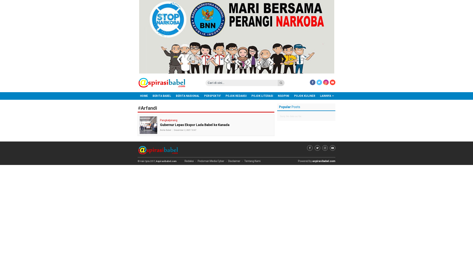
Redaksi (189, 161)
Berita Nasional (188, 95)
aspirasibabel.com (323, 161)
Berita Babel (162, 95)
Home (144, 95)
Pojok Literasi (262, 95)
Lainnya (325, 95)
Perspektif (212, 95)
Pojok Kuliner (304, 95)
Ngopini (283, 95)
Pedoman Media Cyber (211, 161)
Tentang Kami (252, 161)
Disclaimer (234, 161)
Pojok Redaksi (236, 95)
